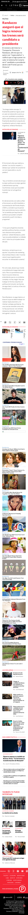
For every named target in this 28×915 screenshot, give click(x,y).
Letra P (6, 15)
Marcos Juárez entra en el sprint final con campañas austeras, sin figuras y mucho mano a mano (14, 770)
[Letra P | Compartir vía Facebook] (14, 322)
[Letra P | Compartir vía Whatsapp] (5, 322)
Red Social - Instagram (18, 871)
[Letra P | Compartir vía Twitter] (10, 322)
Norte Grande (17, 880)
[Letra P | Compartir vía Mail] (24, 322)
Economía (13, 875)
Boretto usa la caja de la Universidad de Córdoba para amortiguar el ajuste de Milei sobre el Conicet (14, 782)
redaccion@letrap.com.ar (18, 910)
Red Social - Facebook (13, 871)
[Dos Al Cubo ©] (8, 897)
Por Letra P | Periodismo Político (5, 72)
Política (12, 15)
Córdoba (9, 880)
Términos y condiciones (12, 911)
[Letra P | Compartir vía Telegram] (19, 322)
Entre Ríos (19, 878)
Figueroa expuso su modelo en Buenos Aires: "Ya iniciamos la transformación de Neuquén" (14, 758)
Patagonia (10, 882)
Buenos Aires (20, 875)
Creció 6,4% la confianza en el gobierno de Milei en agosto (15, 776)
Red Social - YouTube (22, 871)
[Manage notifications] (24, 906)
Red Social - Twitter (9, 871)
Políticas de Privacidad (21, 912)
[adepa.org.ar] (19, 897)
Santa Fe (12, 878)
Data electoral (12, 9)
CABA (7, 878)
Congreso (18, 882)
